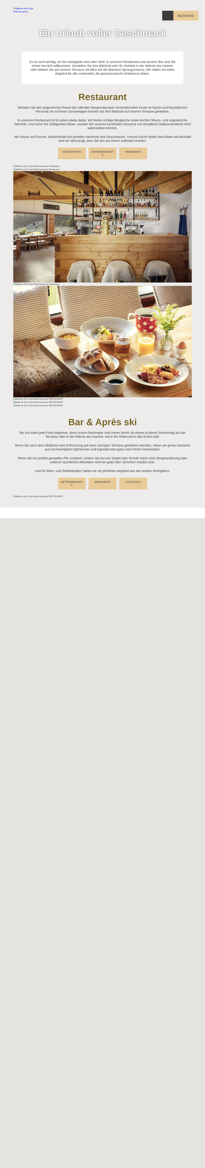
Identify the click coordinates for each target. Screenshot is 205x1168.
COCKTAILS (133, 481)
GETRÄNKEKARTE (102, 153)
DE (195, 8)
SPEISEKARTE (71, 151)
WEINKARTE (133, 151)
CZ (187, 8)
